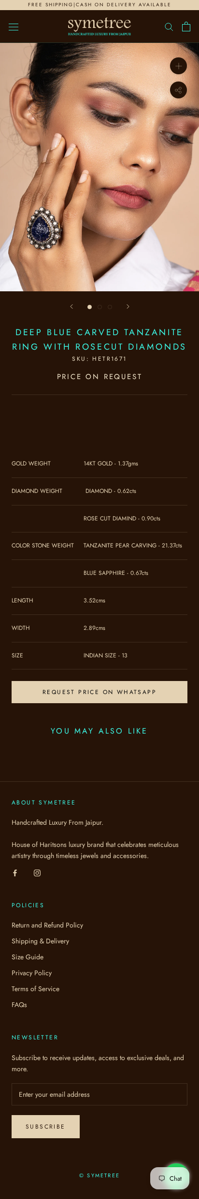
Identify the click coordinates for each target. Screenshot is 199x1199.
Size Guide (27, 957)
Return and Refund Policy (47, 925)
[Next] (128, 306)
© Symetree (99, 1175)
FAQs (19, 1004)
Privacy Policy (32, 973)
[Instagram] (37, 872)
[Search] (169, 26)
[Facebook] (15, 872)
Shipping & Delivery (40, 941)
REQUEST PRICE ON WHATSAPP (99, 692)
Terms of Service (35, 989)
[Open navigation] (13, 26)
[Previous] (71, 306)
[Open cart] (186, 26)
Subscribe (46, 1126)
